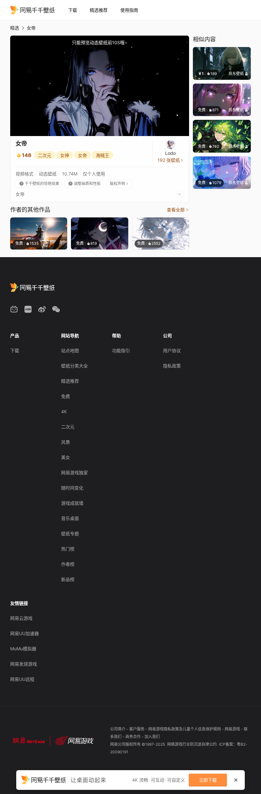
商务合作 (133, 736)
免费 (65, 396)
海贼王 (102, 155)
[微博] (42, 309)
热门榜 (67, 548)
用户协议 (172, 350)
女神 (64, 155)
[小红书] (28, 309)
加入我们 (152, 736)
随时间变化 (72, 487)
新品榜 (67, 579)
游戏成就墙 (72, 503)
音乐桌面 (70, 518)
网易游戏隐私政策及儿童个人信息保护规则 (185, 729)
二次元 (44, 155)
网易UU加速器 (24, 633)
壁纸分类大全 (74, 365)
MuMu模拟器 (23, 648)
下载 (72, 10)
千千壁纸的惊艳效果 (39, 183)
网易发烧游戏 (23, 664)
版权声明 (119, 183)
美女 (65, 457)
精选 (14, 28)
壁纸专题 (70, 533)
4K (64, 411)
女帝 (82, 155)
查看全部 (178, 209)
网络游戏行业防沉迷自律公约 (192, 744)
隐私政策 (172, 365)
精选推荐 (99, 10)
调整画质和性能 (84, 183)
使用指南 (129, 10)
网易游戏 (233, 729)
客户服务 (137, 729)
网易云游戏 (21, 618)
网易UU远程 (22, 679)
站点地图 (70, 350)
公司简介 (118, 729)
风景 (65, 442)
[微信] (56, 309)
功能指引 (121, 350)
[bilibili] (14, 309)
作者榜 (67, 564)
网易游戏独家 (74, 472)
